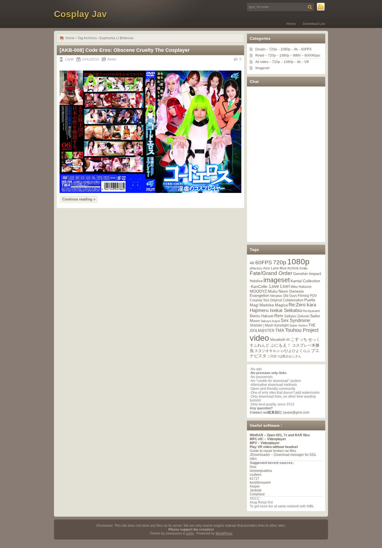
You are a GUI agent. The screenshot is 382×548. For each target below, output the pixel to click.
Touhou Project (302, 330)
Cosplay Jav (80, 14)
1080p (285, 49)
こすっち (299, 339)
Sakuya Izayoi (270, 321)
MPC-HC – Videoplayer (268, 439)
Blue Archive (289, 268)
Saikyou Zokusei (296, 316)
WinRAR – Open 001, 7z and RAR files (280, 435)
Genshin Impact (307, 273)
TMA (279, 330)
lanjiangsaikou (261, 471)
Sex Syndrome (295, 320)
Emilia (303, 268)
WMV (297, 55)
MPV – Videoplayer (265, 443)
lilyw (253, 467)
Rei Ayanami (311, 311)
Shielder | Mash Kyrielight (269, 325)
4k (296, 49)
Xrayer (255, 486)
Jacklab (255, 490)
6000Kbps (312, 55)
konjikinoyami (260, 482)
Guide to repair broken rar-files (273, 451)
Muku (273, 291)
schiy (190, 533)
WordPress (224, 533)
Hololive (256, 281)
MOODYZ (258, 291)
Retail (111, 59)
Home (291, 24)
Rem (278, 315)
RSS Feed (321, 7)
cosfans (255, 475)
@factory (256, 268)
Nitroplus (276, 295)
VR (306, 62)
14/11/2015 (90, 59)
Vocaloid (277, 339)
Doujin (260, 49)
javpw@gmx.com (296, 412)
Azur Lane (271, 268)
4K (252, 263)
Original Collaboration (286, 300)
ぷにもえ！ (280, 345)
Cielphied (257, 494)
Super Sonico (298, 325)
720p (273, 49)
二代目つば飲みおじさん (284, 356)
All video (261, 62)
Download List (314, 24)
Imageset (262, 68)
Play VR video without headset (274, 447)
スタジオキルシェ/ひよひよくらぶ (282, 351)
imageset (276, 280)
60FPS (306, 49)
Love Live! (279, 286)
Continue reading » (78, 199)
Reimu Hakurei (261, 316)
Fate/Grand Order (271, 273)
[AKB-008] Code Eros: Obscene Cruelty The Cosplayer (125, 50)
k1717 (254, 479)
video (259, 337)
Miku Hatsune (301, 287)
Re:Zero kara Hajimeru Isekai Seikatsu (283, 307)
